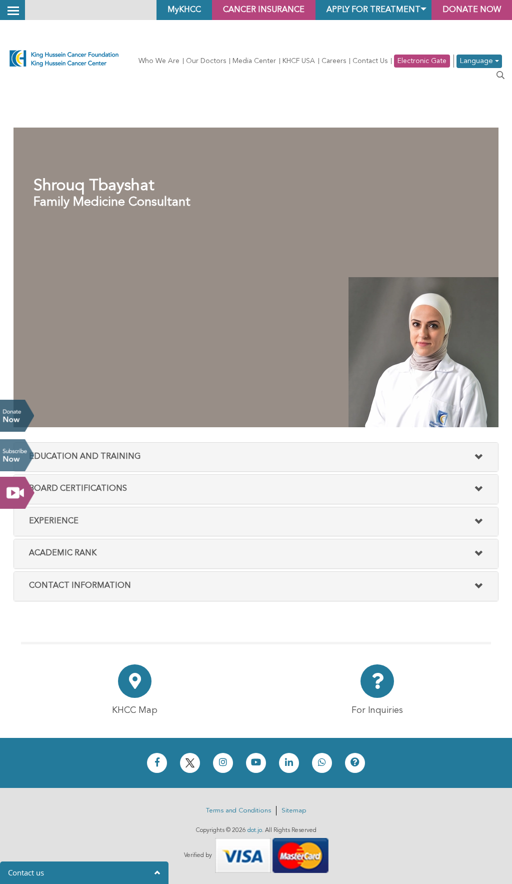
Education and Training (84, 457)
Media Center (254, 61)
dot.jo (255, 830)
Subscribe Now (17, 455)
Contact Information (80, 586)
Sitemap (294, 810)
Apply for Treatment (373, 10)
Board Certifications (78, 489)
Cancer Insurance (263, 10)
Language (477, 61)
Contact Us (370, 61)
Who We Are (159, 61)
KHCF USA (298, 61)
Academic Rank (62, 553)
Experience (53, 521)
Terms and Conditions (238, 810)
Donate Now (17, 416)
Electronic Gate (422, 61)
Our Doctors (206, 61)
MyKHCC (184, 10)
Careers (334, 61)
